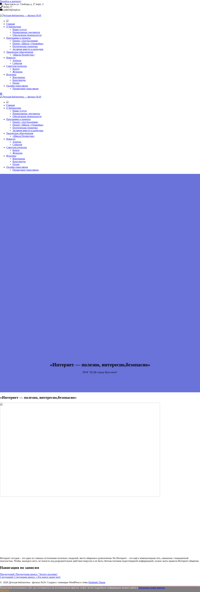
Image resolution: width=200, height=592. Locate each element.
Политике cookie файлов (152, 587)
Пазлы (15, 83)
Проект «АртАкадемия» (25, 40)
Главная (10, 24)
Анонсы (16, 60)
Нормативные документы (26, 32)
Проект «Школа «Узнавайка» (28, 43)
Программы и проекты (18, 38)
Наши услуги (19, 29)
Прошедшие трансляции (25, 88)
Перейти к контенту (10, 1)
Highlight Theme (96, 582)
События (17, 63)
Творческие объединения (19, 52)
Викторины (18, 77)
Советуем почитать (16, 66)
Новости (10, 57)
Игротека (11, 74)
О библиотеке (13, 26)
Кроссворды (19, 80)
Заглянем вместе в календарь (27, 49)
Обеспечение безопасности (27, 35)
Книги (16, 69)
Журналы (17, 71)
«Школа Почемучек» (23, 54)
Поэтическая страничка (25, 46)
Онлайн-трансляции (17, 85)
